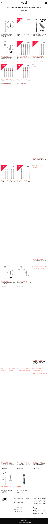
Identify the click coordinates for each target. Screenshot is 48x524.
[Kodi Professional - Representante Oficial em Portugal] (24, 3)
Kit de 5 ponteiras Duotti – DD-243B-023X (24, 35)
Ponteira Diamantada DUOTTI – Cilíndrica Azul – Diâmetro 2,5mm (7, 464)
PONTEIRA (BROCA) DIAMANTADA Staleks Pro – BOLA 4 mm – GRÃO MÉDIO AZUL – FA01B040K (23, 489)
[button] (1, 2)
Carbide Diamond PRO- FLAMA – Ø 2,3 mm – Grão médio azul (39, 35)
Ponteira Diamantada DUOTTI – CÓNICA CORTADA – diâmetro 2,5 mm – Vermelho (23, 464)
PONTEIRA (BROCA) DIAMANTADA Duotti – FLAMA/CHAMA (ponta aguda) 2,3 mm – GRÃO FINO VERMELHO (39, 465)
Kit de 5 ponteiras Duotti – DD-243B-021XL (24, 182)
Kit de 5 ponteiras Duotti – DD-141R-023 (39, 58)
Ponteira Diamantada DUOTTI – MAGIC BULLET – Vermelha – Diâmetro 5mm (7, 58)
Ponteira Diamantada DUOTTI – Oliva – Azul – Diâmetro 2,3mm (24, 283)
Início (9, 8)
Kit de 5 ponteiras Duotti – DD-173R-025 (24, 58)
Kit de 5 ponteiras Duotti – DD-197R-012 (39, 261)
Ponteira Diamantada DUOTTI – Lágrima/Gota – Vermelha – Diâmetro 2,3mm (38, 362)
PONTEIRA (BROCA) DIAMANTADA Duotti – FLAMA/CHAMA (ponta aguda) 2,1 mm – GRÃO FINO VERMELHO (7, 489)
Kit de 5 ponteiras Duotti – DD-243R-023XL (24, 81)
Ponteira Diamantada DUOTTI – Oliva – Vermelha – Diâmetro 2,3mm (8, 283)
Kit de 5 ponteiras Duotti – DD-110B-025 (8, 182)
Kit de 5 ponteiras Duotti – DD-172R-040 (8, 81)
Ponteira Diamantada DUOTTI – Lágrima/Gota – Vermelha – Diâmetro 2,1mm (7, 35)
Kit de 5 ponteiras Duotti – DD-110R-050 (39, 160)
